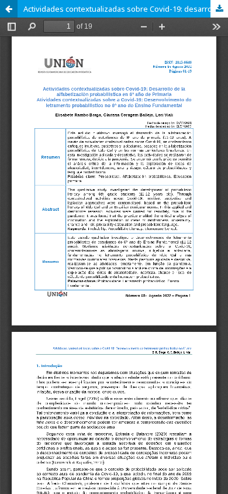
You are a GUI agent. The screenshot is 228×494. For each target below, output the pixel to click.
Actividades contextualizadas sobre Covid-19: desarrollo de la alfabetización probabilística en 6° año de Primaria (125, 9)
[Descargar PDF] (219, 9)
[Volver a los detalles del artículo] (9, 9)
